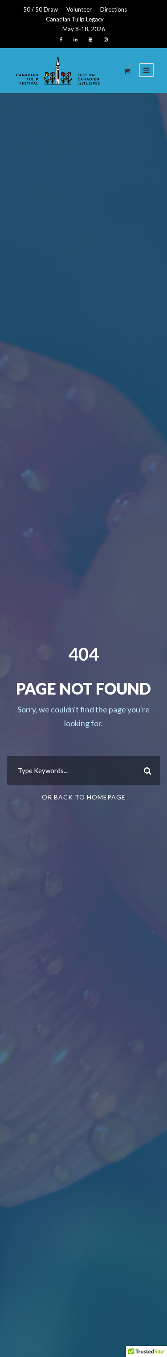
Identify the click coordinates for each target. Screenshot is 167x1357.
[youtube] (91, 39)
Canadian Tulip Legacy (75, 19)
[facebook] (61, 39)
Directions (113, 9)
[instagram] (106, 39)
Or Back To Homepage (84, 797)
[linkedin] (75, 39)
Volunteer (79, 9)
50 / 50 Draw (40, 9)
